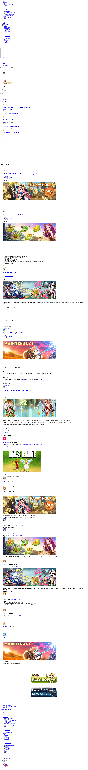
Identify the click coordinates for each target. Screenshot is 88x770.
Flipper (6, 335)
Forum (4, 61)
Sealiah (4, 76)
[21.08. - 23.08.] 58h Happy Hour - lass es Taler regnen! (16, 107)
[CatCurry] (4, 479)
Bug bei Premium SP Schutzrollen (11, 132)
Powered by (7, 709)
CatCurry (5, 481)
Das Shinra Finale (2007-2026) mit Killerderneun (12, 472)
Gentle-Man (6, 442)
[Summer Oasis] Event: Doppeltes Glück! (15, 390)
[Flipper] (4, 635)
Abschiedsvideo (32, 448)
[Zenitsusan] (4, 489)
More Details (39, 768)
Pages (4, 63)
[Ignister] (4, 624)
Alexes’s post (7, 444)
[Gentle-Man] (4, 439)
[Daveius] (4, 520)
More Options (5, 65)
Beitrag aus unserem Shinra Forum (9, 474)
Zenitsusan (4, 109)
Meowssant (5, 99)
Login (4, 45)
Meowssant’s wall (14, 483)
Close (43, 768)
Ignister (4, 134)
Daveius (4, 115)
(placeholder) (7, 758)
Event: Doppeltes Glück (8, 119)
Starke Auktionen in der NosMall (11, 113)
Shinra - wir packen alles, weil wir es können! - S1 (32, 444)
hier (25, 379)
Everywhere (2, 57)
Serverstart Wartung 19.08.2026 (11, 126)
